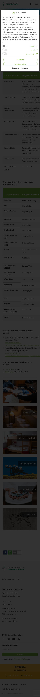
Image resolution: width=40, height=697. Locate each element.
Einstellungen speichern (20, 64)
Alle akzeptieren (20, 59)
